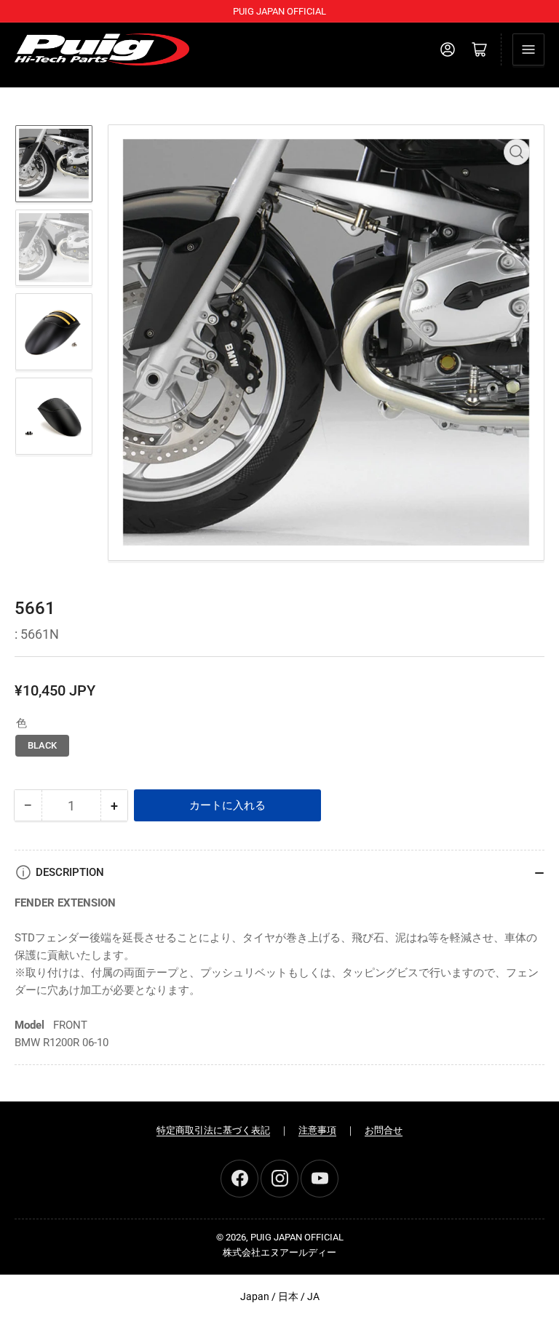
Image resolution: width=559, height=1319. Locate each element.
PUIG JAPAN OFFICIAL (297, 1237)
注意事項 (317, 1130)
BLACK (42, 745)
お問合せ (384, 1130)
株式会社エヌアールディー (279, 1252)
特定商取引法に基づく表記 (213, 1130)
